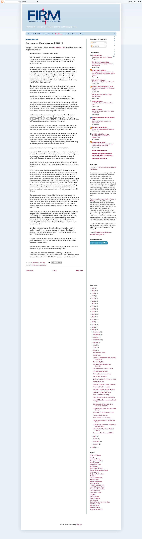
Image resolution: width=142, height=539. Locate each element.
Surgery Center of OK (96, 509)
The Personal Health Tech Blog (101, 95)
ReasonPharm (94, 483)
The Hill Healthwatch (96, 477)
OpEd (40, 265)
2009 (93, 327)
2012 (93, 319)
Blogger (79, 525)
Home (55, 270)
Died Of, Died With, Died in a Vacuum (102, 57)
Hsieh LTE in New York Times (102, 392)
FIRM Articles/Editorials (45, 34)
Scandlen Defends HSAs (100, 371)
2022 (93, 293)
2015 (93, 311)
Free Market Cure (95, 491)
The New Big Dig (98, 362)
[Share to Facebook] (59, 262)
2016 (93, 309)
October (96, 337)
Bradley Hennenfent (96, 481)
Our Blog (58, 34)
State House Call (95, 504)
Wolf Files (93, 476)
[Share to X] (57, 262)
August (95, 342)
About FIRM (31, 34)
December (96, 332)
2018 (93, 304)
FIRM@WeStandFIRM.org (102, 232)
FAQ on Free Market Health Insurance (104, 384)
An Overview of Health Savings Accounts (103, 81)
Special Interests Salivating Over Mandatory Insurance (103, 404)
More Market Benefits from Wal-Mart (104, 397)
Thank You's (97, 355)
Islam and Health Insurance (101, 387)
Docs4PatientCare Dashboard (99, 470)
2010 (93, 324)
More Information (69, 34)
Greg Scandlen (94, 479)
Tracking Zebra (97, 55)
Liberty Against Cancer (99, 158)
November (96, 334)
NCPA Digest (94, 500)
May (94, 350)
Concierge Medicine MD (97, 489)
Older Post (79, 270)
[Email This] (52, 262)
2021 (93, 296)
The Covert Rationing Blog (100, 62)
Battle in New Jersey (99, 352)
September (96, 340)
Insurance (36, 265)
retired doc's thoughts (99, 70)
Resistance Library (95, 464)
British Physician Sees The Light (103, 369)
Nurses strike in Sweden (100, 415)
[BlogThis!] (54, 262)
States (44, 265)
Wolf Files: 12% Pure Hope (100, 134)
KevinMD (92, 494)
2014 (93, 314)
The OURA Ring (96, 96)
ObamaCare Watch (95, 492)
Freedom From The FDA (97, 485)
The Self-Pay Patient (98, 80)
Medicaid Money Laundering (101, 374)
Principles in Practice (96, 461)
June (95, 347)
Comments (95, 46)
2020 (93, 298)
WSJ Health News (95, 455)
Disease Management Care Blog (102, 86)
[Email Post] (48, 262)
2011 (93, 322)
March (95, 439)
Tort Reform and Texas (100, 376)
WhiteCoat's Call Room (99, 150)
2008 (93, 330)
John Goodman (94, 496)
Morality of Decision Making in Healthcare (103, 129)
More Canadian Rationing (101, 395)
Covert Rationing (95, 498)
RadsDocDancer (97, 101)
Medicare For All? (98, 382)
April (95, 436)
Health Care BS (97, 109)
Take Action (80, 34)
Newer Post (29, 270)
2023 (93, 291)
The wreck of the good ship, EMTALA (104, 389)
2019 (93, 301)
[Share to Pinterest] (61, 262)
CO (32, 265)
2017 (93, 306)
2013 (93, 317)
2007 (93, 447)
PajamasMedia (94, 463)
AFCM (92, 457)
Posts (94, 43)
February (96, 441)
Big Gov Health (94, 506)
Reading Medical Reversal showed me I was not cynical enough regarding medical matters (103, 73)
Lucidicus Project (95, 459)
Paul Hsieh (35, 262)
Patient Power (94, 466)
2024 (93, 288)
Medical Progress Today (97, 487)
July (94, 345)
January (96, 444)
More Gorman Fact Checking (101, 418)
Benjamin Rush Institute (97, 474)
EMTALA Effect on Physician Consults (104, 379)
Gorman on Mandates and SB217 (103, 433)
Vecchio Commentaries (99, 127)
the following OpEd (59, 48)
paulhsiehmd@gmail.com (97, 234)
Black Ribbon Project (99, 142)
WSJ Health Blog (95, 507)
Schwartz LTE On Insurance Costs (103, 412)
